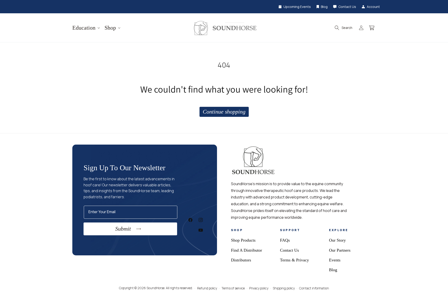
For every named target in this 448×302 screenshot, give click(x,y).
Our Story (337, 240)
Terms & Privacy (294, 260)
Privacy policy (258, 288)
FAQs (285, 240)
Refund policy (207, 288)
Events (334, 260)
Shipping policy (284, 288)
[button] (86, 27)
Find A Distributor (246, 250)
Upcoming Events (297, 6)
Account (373, 6)
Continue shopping (224, 112)
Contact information (314, 288)
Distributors (241, 260)
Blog (324, 6)
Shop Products (243, 240)
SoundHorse (155, 288)
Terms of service (233, 288)
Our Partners (339, 250)
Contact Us (347, 6)
